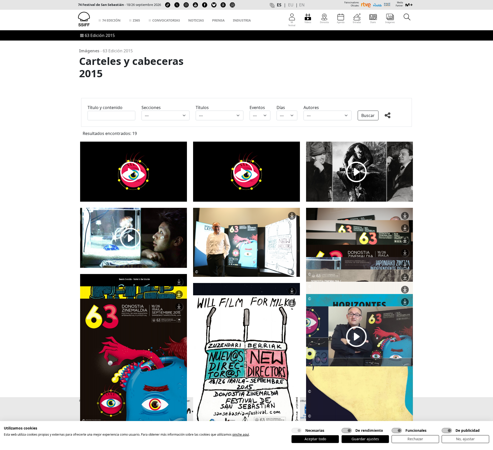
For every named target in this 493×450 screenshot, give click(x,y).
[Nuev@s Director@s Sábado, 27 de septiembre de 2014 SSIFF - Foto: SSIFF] (246, 370)
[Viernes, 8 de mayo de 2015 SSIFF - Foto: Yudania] (246, 242)
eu (290, 5)
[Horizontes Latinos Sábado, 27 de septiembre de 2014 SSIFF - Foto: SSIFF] (359, 369)
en (302, 5)
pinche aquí (240, 434)
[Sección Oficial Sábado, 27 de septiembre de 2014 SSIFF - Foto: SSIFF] (133, 374)
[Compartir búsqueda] (395, 116)
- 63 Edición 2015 (106, 51)
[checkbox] (296, 430)
